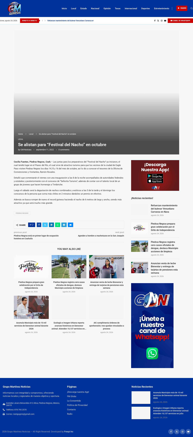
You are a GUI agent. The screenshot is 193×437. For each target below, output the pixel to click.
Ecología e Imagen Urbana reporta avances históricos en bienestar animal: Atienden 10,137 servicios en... (69, 326)
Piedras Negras (22, 213)
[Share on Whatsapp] (57, 225)
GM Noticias (26, 149)
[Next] (45, 20)
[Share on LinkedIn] (51, 225)
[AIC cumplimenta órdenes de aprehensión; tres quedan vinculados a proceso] (106, 307)
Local (73, 8)
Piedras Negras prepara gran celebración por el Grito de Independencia (31, 285)
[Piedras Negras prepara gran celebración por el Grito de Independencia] (31, 266)
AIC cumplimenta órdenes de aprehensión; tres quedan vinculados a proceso (106, 326)
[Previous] (42, 20)
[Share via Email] (70, 225)
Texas (118, 8)
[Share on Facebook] (39, 225)
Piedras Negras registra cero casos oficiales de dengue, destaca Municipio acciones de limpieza (69, 285)
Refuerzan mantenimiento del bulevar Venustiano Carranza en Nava (72, 21)
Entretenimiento (161, 8)
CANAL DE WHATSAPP (181, 21)
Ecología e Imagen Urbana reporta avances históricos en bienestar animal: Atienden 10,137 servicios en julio (171, 411)
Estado (83, 8)
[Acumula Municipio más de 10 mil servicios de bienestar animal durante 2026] (31, 307)
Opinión (107, 8)
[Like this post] (32, 225)
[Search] (191, 8)
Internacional (131, 8)
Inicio (64, 8)
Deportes (145, 8)
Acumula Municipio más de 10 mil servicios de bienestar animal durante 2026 (31, 326)
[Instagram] (162, 21)
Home (20, 134)
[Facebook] (155, 21)
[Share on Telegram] (64, 225)
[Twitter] (158, 21)
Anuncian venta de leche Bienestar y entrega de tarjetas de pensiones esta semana (107, 285)
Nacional (95, 8)
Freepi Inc (68, 431)
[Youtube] (165, 21)
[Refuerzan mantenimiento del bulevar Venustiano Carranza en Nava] (139, 209)
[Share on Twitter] (45, 225)
